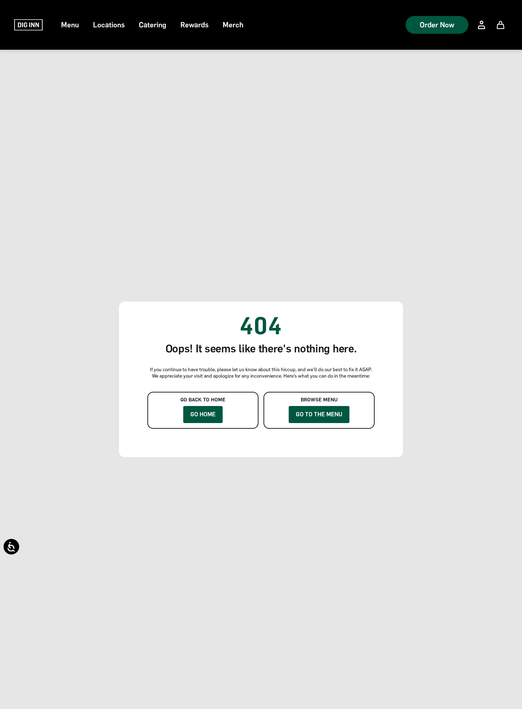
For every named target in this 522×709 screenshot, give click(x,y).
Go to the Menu (319, 414)
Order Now (437, 25)
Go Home (203, 414)
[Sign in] (481, 25)
